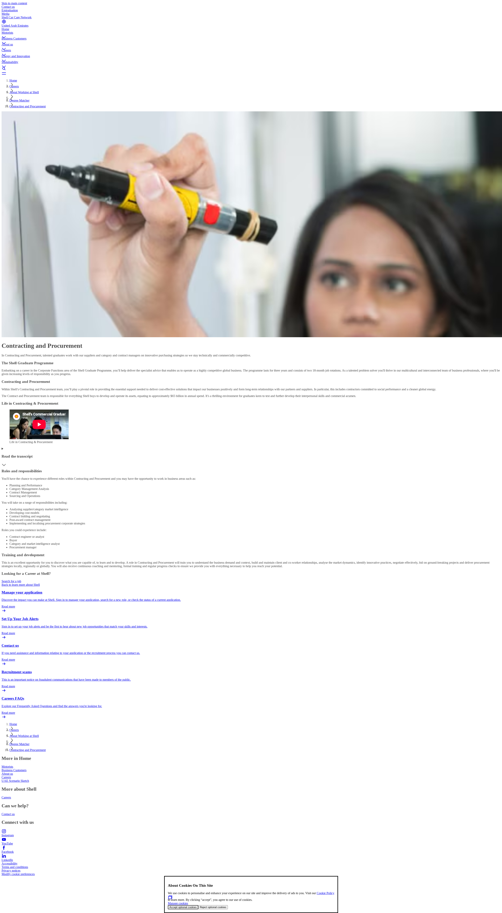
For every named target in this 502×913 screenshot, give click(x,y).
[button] (251, 34)
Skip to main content (14, 3)
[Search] (251, 68)
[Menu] (251, 73)
